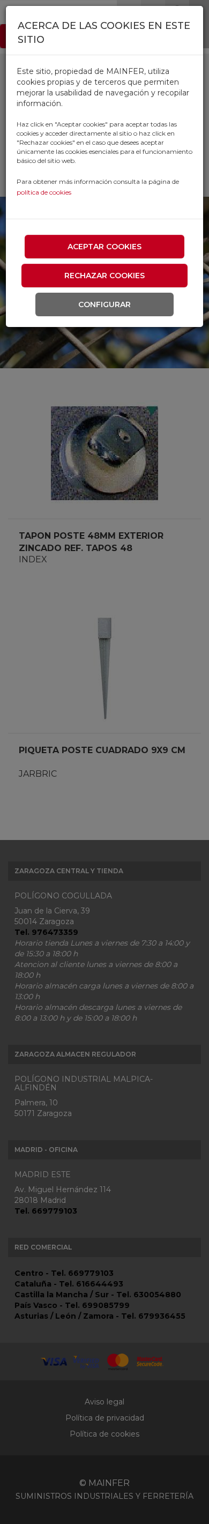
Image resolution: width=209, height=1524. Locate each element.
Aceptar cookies (104, 246)
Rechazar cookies (104, 275)
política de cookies (44, 192)
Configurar (104, 304)
